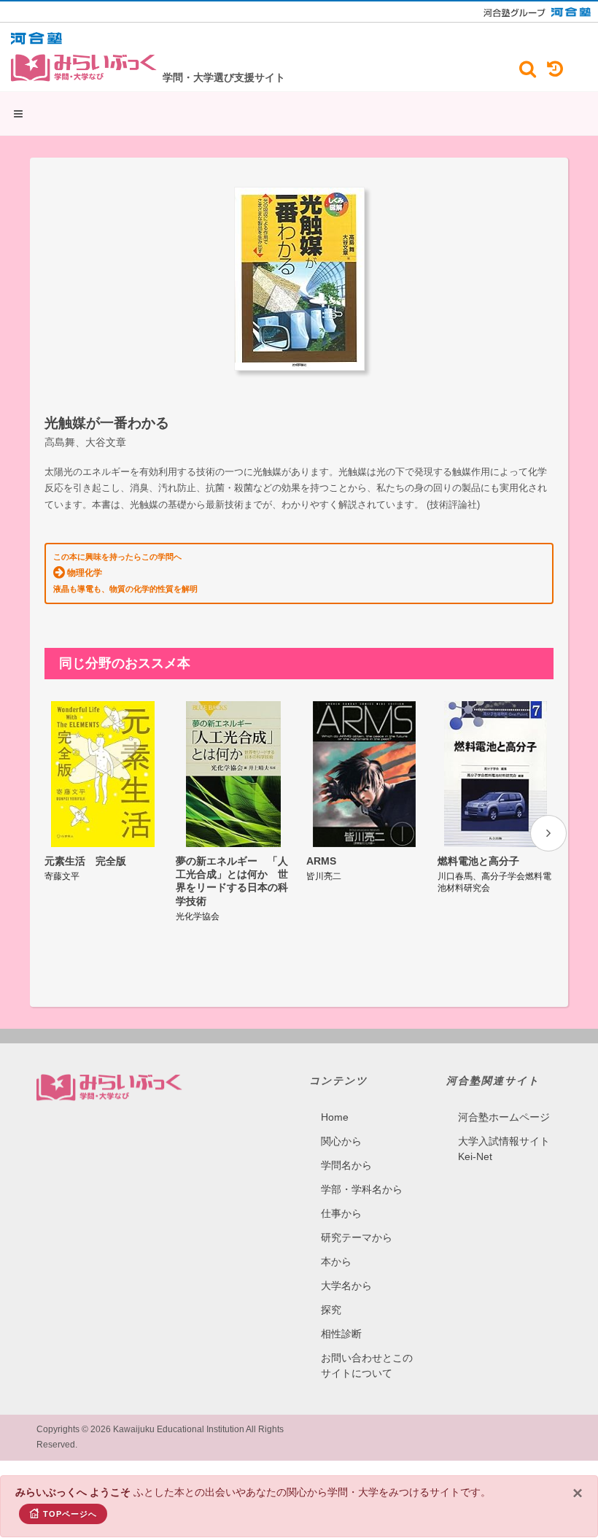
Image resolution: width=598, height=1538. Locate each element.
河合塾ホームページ (504, 1117)
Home (335, 1117)
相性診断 (341, 1334)
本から (336, 1261)
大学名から (346, 1285)
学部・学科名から (362, 1189)
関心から (341, 1141)
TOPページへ (70, 1514)
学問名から (346, 1165)
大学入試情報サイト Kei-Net (504, 1148)
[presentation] (548, 833)
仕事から (341, 1213)
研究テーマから (356, 1237)
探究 (331, 1309)
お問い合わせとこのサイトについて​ (367, 1365)
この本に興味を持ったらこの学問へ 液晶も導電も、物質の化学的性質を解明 (125, 572)
